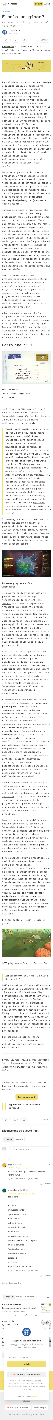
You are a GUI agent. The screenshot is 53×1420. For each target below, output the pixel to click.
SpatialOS (8, 796)
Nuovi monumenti (12, 1304)
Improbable (39, 502)
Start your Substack (19, 1407)
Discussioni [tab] (30, 1297)
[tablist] (13, 1139)
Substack (13, 1414)
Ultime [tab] (19, 1297)
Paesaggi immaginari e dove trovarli (19, 1308)
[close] (45, 1328)
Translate (8, 11)
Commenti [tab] (8, 1139)
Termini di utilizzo (34, 1381)
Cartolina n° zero (21, 985)
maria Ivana (13, 1189)
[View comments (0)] (15, 1314)
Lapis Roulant (15, 31)
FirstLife (8, 1321)
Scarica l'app (40, 1407)
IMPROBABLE (19, 327)
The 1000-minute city (15, 1016)
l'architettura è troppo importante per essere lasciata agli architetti (25, 875)
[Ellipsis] (49, 1164)
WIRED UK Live (15, 419)
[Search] (48, 1296)
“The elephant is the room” (33, 223)
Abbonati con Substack (28, 1374)
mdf (10, 1164)
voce (43, 820)
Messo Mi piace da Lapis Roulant (22, 1168)
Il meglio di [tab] (9, 1297)
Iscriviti (38, 4)
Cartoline (8, 46)
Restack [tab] (19, 1139)
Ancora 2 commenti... (11, 1283)
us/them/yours (35, 1043)
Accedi (47, 4)
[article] (26, 1309)
